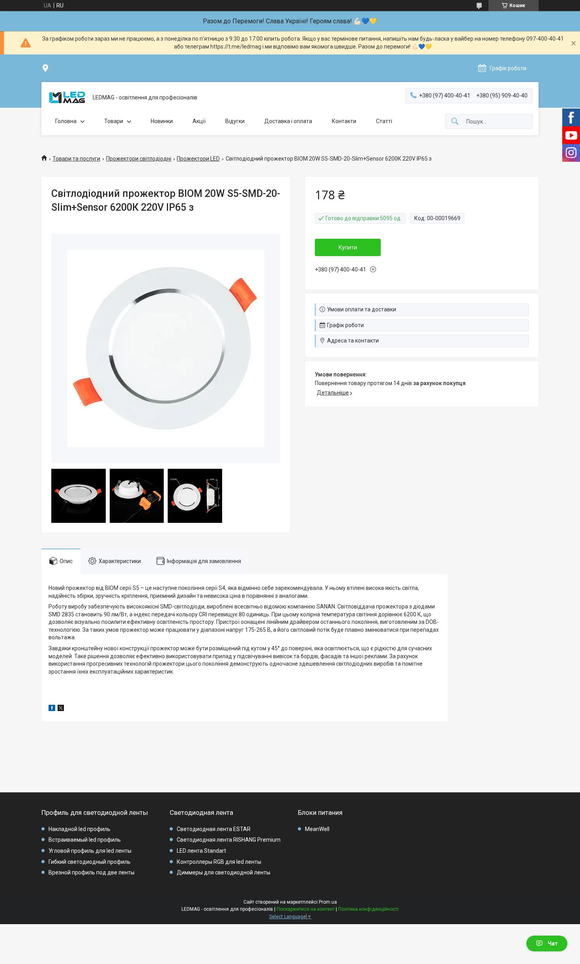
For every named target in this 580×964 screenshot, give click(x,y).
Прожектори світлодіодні (138, 158)
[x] (61, 709)
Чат (553, 943)
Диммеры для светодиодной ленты (223, 872)
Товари (113, 121)
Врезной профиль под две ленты (92, 872)
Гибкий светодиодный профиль (90, 862)
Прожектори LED (198, 158)
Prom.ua (328, 902)
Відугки (235, 121)
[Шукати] (454, 122)
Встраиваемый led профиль (85, 840)
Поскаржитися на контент (306, 909)
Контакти (344, 121)
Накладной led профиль (79, 829)
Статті (384, 121)
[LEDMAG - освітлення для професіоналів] (67, 98)
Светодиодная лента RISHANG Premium (229, 840)
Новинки (162, 121)
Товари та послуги (76, 158)
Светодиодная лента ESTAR (214, 829)
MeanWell (317, 829)
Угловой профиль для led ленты (90, 851)
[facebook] (52, 709)
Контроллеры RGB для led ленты (219, 862)
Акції (199, 121)
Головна (66, 121)
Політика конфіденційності (368, 909)
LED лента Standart (201, 851)
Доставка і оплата (288, 121)
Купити (348, 247)
